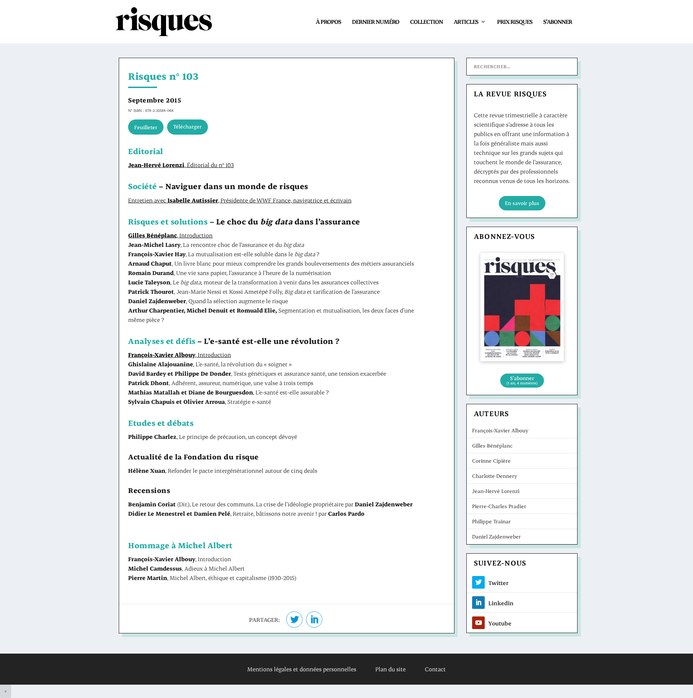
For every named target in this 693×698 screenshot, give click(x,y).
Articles (466, 21)
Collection (426, 21)
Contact (435, 669)
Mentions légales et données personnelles (301, 669)
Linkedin (501, 603)
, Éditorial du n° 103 (181, 165)
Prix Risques (514, 21)
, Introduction (170, 235)
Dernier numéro (375, 21)
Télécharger (187, 126)
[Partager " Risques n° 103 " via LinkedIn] (314, 619)
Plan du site (390, 669)
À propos (328, 21)
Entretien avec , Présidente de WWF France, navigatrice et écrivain (240, 200)
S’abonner (557, 21)
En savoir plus (522, 203)
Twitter (498, 582)
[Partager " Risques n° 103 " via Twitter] (294, 619)
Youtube (499, 623)
